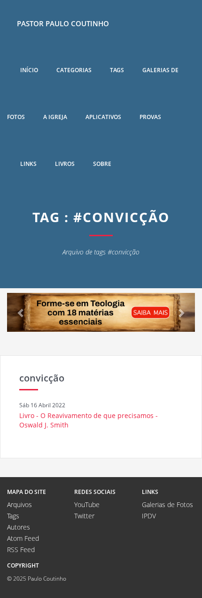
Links (28, 164)
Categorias (74, 70)
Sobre (102, 164)
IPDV (149, 515)
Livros (65, 164)
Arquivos (19, 504)
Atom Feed (23, 538)
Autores (18, 527)
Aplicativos (103, 117)
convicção (41, 378)
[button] (21, 312)
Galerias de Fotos (167, 504)
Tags (117, 70)
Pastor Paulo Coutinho (63, 23)
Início (29, 70)
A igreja (55, 117)
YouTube (87, 504)
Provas (150, 117)
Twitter (84, 515)
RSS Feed (21, 549)
